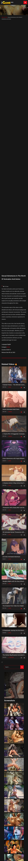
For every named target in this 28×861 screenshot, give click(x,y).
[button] (1, 7)
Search (22, 667)
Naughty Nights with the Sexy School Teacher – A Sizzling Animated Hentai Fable (14, 581)
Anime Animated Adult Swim (11, 409)
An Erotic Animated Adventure (11, 556)
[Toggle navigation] (25, 2)
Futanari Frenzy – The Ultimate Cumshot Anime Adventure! (14, 385)
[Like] (21, 485)
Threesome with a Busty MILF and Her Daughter (14, 507)
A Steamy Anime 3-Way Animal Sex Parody (14, 483)
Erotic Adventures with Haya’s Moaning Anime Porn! (14, 458)
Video (6, 17)
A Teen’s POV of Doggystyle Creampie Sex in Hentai (14, 434)
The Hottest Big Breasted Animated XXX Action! (14, 655)
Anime (8, 347)
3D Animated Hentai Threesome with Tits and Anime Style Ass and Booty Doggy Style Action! (14, 532)
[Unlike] (21, 387)
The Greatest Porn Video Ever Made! (13, 606)
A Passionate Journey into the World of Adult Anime (14, 630)
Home (3, 17)
